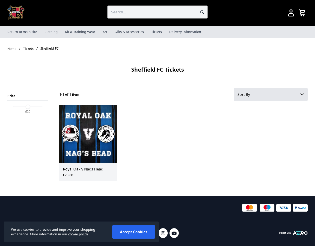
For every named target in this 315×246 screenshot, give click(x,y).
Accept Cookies (133, 231)
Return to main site (22, 32)
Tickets (156, 32)
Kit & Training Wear (80, 32)
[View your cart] (303, 13)
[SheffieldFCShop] (15, 13)
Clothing (51, 32)
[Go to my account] (291, 13)
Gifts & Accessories (129, 32)
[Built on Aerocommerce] (300, 233)
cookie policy (78, 234)
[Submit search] (202, 12)
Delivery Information (185, 32)
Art (105, 32)
